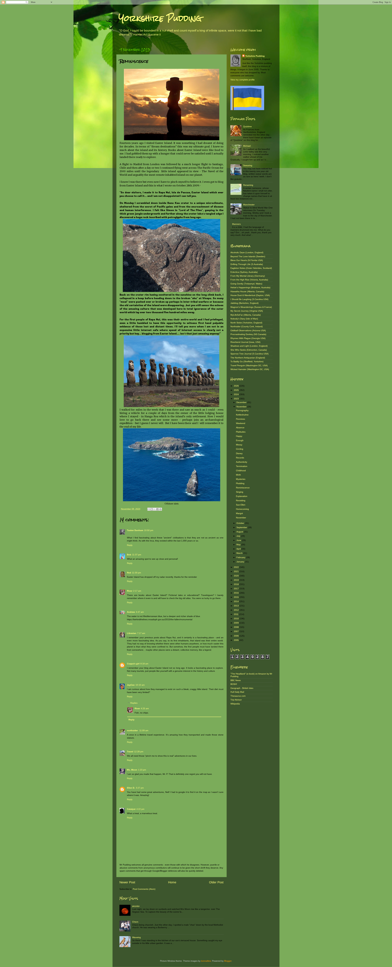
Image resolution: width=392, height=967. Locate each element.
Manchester (249, 204)
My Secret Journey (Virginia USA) (246, 311)
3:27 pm (140, 788)
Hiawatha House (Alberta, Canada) (247, 291)
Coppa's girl (133, 663)
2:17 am (137, 591)
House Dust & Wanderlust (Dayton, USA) (250, 295)
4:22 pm (140, 809)
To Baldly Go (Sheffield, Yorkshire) (247, 361)
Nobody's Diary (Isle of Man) (244, 318)
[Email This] (148, 509)
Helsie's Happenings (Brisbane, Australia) (250, 287)
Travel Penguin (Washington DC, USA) (249, 365)
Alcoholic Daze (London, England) (246, 252)
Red (129, 572)
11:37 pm (136, 554)
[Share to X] (154, 509)
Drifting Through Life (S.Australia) (246, 264)
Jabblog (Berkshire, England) (244, 303)
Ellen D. (131, 788)
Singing (239, 492)
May (238, 544)
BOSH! (233, 684)
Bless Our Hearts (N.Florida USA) (246, 260)
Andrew (131, 612)
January (240, 561)
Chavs (135, 922)
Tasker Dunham (135, 530)
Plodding (240, 483)
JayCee (131, 685)
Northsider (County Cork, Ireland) (246, 326)
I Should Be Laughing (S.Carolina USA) (249, 299)
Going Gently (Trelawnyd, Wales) (246, 283)
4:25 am (145, 708)
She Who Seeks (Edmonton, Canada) (248, 350)
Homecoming (242, 509)
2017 (236, 588)
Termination (241, 466)
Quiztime (247, 126)
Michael (247, 146)
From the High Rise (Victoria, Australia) (249, 279)
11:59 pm (136, 572)
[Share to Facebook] (157, 509)
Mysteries (240, 479)
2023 (236, 398)
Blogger (228, 961)
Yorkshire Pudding (160, 18)
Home (172, 882)
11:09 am (143, 730)
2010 (236, 618)
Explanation (241, 496)
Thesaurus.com (238, 696)
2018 (236, 584)
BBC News (235, 680)
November (241, 406)
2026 (236, 386)
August (240, 531)
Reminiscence (243, 487)
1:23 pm (142, 770)
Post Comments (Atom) (144, 889)
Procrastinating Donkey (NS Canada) (248, 334)
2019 (236, 580)
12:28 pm (138, 751)
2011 (236, 614)
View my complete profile (242, 79)
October (240, 523)
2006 (236, 636)
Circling (239, 449)
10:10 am (140, 685)
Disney (239, 453)
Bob (129, 554)
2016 (236, 593)
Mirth (238, 475)
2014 (236, 601)
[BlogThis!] (151, 509)
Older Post (216, 882)
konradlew (206, 961)
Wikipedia (235, 703)
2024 (236, 394)
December (241, 402)
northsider (132, 730)
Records (240, 457)
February (241, 557)
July (238, 536)
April (238, 549)
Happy (239, 436)
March (239, 553)
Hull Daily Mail (237, 692)
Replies (134, 703)
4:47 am (140, 612)
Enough (239, 440)
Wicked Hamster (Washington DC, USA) (249, 369)
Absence (240, 427)
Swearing (247, 165)
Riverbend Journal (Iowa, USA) (245, 342)
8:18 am (144, 663)
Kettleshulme (242, 414)
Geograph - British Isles (241, 688)
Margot (239, 513)
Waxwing (136, 937)
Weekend (240, 423)
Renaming (248, 185)
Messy (239, 444)
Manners (236, 224)
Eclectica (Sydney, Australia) (244, 272)
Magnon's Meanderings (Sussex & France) (251, 307)
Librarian (131, 633)
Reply (129, 545)
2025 (236, 390)
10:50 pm (148, 530)
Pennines (240, 419)
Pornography (242, 410)
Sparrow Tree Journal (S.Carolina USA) (249, 353)
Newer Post (127, 882)
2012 (236, 610)
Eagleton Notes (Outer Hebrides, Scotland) (251, 268)
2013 (236, 605)
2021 (236, 571)
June (239, 540)
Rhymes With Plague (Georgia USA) (248, 338)
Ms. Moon (132, 770)
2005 (236, 640)
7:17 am (141, 633)
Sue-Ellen (240, 505)
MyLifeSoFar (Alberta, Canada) (245, 315)
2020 (236, 575)
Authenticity (241, 462)
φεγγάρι (135, 906)
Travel (130, 751)
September (242, 527)
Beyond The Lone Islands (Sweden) (247, 256)
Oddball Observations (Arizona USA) (248, 330)
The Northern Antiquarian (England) (247, 357)
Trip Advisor (236, 699)
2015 (236, 597)
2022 (236, 567)
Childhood (241, 470)
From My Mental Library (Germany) (247, 276)
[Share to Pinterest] (160, 509)
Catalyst (131, 809)
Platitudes (240, 432)
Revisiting (240, 500)
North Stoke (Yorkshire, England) (246, 322)
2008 (236, 627)
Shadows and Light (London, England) (249, 346)
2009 (236, 623)
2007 (236, 631)
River (129, 591)
